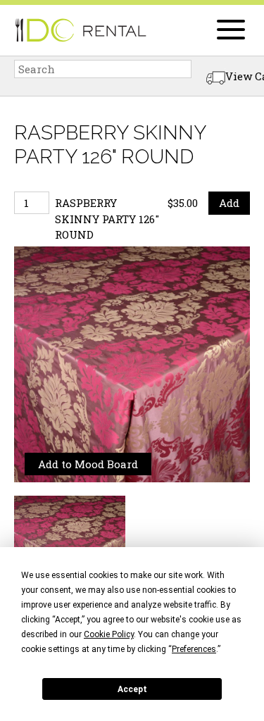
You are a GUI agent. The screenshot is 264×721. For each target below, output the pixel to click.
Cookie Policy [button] (109, 634)
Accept (132, 689)
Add (229, 203)
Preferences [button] (194, 649)
